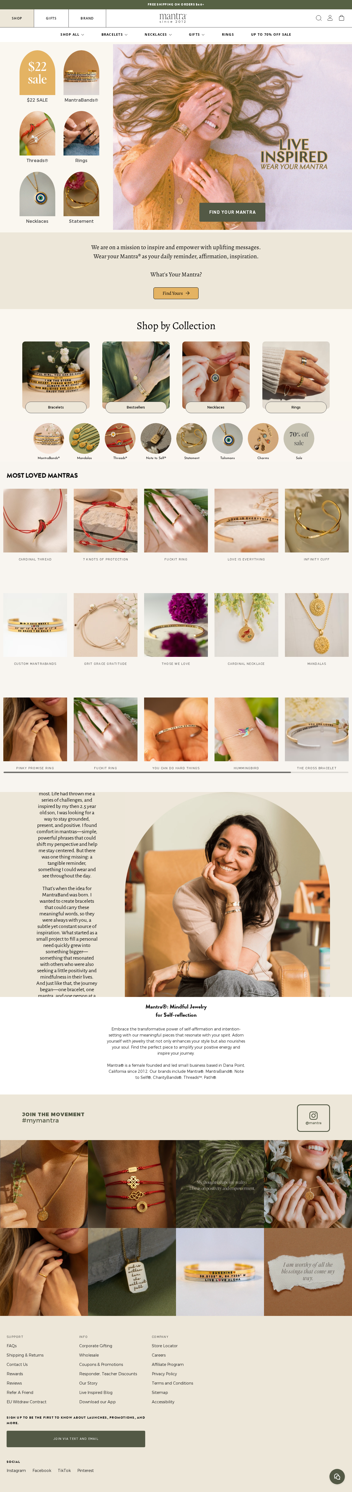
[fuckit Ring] (176, 520)
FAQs (11, 1345)
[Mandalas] (317, 625)
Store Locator (165, 1345)
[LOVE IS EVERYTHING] (246, 520)
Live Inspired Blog (95, 1392)
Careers (159, 1355)
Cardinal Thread (35, 559)
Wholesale (89, 1355)
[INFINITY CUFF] (317, 520)
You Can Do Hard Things (176, 768)
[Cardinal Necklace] (246, 625)
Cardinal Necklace (246, 664)
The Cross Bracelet (317, 768)
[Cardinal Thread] (35, 520)
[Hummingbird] (246, 729)
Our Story (88, 1383)
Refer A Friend (20, 1392)
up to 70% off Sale (271, 34)
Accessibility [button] (163, 1401)
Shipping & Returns (25, 1355)
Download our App (97, 1401)
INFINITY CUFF (317, 559)
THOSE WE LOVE (176, 664)
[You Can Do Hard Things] (176, 729)
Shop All (70, 34)
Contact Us (17, 1364)
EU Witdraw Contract (26, 1401)
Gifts (51, 18)
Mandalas (316, 664)
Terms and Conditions (172, 1383)
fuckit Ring (176, 559)
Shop (17, 18)
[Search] (318, 18)
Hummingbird (246, 768)
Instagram (16, 1470)
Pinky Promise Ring (35, 768)
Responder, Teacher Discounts (108, 1373)
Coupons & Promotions (101, 1364)
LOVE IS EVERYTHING (246, 559)
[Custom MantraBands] (35, 625)
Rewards (15, 1373)
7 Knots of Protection (105, 559)
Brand (87, 18)
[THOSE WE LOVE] (176, 625)
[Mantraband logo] (173, 18)
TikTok (64, 1470)
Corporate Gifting (95, 1345)
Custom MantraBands (35, 664)
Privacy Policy (164, 1373)
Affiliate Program (168, 1364)
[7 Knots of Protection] (106, 520)
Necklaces (156, 34)
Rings (228, 34)
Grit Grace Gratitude (105, 664)
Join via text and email (75, 1439)
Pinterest (85, 1470)
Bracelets (112, 34)
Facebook (41, 1470)
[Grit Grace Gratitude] (106, 625)
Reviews (14, 1383)
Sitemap (160, 1392)
